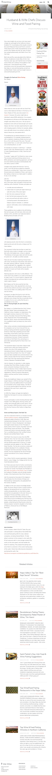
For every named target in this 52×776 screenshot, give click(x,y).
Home (3, 7)
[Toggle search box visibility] (48, 2)
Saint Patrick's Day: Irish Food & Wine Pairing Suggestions (33, 655)
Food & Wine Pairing (35, 29)
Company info (4, 771)
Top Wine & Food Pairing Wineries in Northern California (33, 728)
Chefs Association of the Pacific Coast (16, 470)
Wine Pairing (21, 77)
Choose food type (40, 60)
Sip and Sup (44, 29)
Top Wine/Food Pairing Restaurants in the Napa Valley (33, 689)
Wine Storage (34, 767)
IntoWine (7, 2)
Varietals (33, 766)
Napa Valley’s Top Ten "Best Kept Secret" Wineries (31, 574)
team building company (11, 417)
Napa (42, 587)
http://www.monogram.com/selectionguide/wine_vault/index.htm (21, 553)
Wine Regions (22, 769)
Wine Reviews (22, 766)
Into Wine (7, 764)
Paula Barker (9, 31)
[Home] (2, 2)
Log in (2, 768)
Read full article (24, 602)
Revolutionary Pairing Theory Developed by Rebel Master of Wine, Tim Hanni (32, 615)
